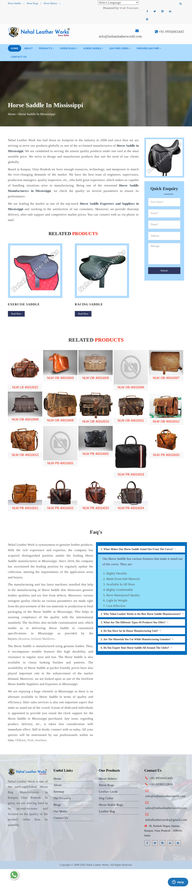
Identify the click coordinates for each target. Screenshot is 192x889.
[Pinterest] (147, 19)
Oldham (20, 740)
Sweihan (40, 740)
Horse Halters (50, 3)
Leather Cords (119, 48)
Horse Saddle (14, 3)
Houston (24, 639)
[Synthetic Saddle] (107, 270)
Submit (164, 270)
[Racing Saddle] (40, 270)
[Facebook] (147, 11)
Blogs (57, 805)
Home (14, 48)
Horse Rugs (32, 3)
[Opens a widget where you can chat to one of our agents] (178, 882)
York (30, 740)
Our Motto (60, 811)
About (28, 48)
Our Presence (62, 798)
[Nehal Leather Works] (39, 32)
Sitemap (58, 791)
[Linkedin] (170, 11)
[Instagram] (162, 11)
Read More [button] (16, 313)
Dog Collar (106, 798)
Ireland (36, 639)
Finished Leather (148, 48)
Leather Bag (107, 811)
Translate (132, 8)
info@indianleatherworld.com (120, 36)
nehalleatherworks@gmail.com (166, 820)
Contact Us (19, 56)
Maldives (48, 639)
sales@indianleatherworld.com (166, 808)
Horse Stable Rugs (111, 805)
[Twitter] (155, 11)
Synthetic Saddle (92, 304)
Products (45, 48)
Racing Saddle (22, 304)
